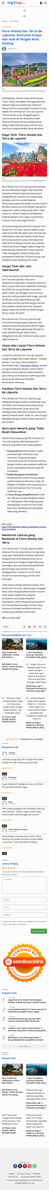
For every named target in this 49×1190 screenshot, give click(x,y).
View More (24, 1046)
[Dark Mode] (41, 3)
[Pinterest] (25, 1166)
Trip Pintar (6, 27)
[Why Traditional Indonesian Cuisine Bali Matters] (12, 644)
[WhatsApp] (34, 1166)
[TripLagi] (16, 3)
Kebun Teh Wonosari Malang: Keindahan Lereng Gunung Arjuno (24, 528)
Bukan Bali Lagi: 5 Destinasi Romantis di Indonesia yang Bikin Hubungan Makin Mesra (36, 688)
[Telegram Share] (40, 627)
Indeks (11, 1174)
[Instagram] (30, 1166)
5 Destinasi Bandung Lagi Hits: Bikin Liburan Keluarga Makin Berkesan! (24, 1020)
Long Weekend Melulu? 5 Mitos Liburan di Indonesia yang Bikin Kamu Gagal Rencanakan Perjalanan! (27, 1010)
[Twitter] (20, 1166)
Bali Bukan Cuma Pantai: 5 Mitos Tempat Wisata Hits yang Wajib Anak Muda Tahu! (12, 666)
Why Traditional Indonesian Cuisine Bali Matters (10, 654)
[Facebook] (15, 1166)
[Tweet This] (29, 627)
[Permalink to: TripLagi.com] (4, 48)
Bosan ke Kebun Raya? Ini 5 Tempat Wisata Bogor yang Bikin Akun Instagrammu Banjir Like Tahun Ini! (35, 725)
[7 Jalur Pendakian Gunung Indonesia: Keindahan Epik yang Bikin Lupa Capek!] (36, 644)
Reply (4, 774)
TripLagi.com (12, 49)
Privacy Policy (23, 1174)
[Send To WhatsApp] (45, 627)
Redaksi (36, 1174)
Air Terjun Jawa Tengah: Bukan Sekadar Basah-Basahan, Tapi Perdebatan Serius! (11, 719)
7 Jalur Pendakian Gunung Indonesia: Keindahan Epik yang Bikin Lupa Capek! (36, 654)
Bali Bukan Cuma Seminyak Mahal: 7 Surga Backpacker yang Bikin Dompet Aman (25, 1038)
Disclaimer (13, 1177)
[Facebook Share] (24, 627)
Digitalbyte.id (24, 1180)
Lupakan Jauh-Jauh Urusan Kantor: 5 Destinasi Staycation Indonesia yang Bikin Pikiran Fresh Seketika (27, 1029)
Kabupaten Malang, (29, 365)
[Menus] (3, 3)
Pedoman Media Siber (31, 1177)
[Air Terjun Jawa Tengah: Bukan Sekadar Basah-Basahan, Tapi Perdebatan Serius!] (12, 705)
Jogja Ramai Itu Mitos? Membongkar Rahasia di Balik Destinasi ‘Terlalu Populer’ (27, 1001)
